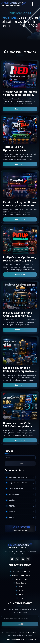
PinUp (11, 517)
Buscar (20, 464)
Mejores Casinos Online (18, 483)
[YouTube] (23, 559)
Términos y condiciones (16, 639)
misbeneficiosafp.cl (29, 633)
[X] (17, 559)
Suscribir (20, 624)
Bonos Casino (14, 494)
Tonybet (12, 512)
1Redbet (12, 500)
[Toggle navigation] (35, 4)
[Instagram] (28, 559)
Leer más (18, 109)
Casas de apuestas (16, 489)
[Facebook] (12, 559)
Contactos (32, 639)
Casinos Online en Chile (18, 477)
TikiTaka (12, 506)
